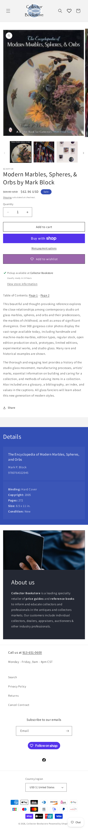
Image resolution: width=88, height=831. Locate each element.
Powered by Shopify (59, 823)
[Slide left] (4, 153)
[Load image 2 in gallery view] (44, 152)
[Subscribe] (67, 731)
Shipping (7, 197)
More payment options (44, 248)
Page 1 (33, 295)
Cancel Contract (18, 705)
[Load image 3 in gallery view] (67, 152)
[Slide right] (83, 153)
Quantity (8, 204)
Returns (13, 695)
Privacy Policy (17, 686)
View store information (22, 284)
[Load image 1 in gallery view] (20, 152)
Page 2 (45, 295)
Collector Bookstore (37, 823)
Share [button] (11, 407)
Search (12, 677)
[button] (8, 10)
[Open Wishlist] (69, 10)
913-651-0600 (32, 652)
